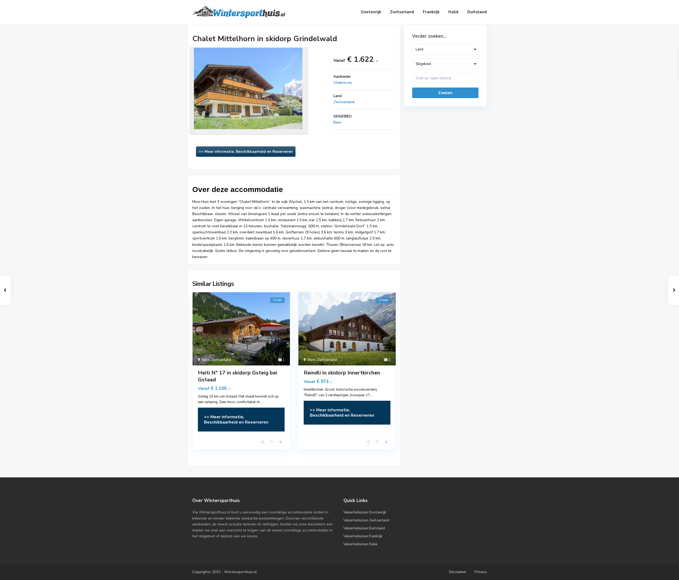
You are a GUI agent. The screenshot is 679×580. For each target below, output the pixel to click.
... (262, 402)
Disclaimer (458, 571)
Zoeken (445, 92)
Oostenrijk (371, 12)
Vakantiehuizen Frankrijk (362, 536)
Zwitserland (402, 12)
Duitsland (477, 12)
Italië (453, 12)
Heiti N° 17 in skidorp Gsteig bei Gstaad (237, 376)
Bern (337, 122)
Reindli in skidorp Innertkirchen (342, 372)
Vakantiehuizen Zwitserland (366, 520)
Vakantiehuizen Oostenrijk (364, 512)
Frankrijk (431, 12)
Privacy (481, 571)
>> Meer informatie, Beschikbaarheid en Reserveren (246, 151)
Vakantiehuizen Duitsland (364, 528)
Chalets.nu (342, 82)
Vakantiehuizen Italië (360, 544)
